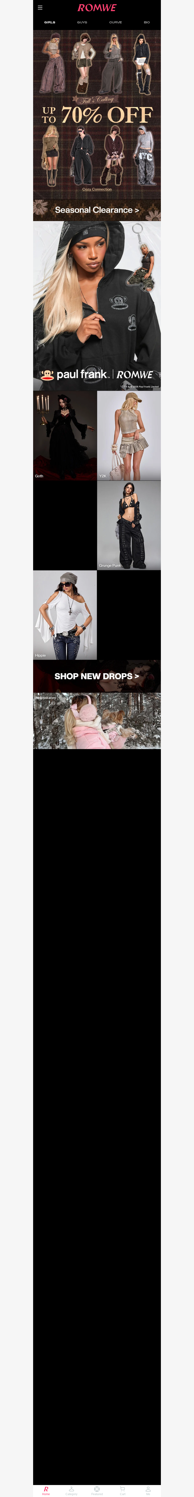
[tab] (49, 22)
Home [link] (46, 1494)
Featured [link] (97, 1494)
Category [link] (71, 1494)
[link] (97, 115)
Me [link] (148, 1494)
